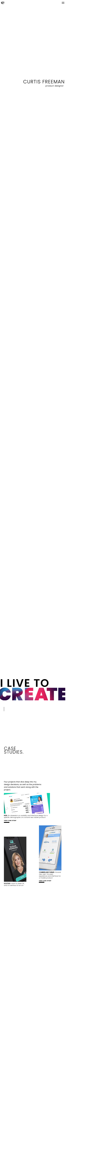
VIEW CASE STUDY (45, 880)
